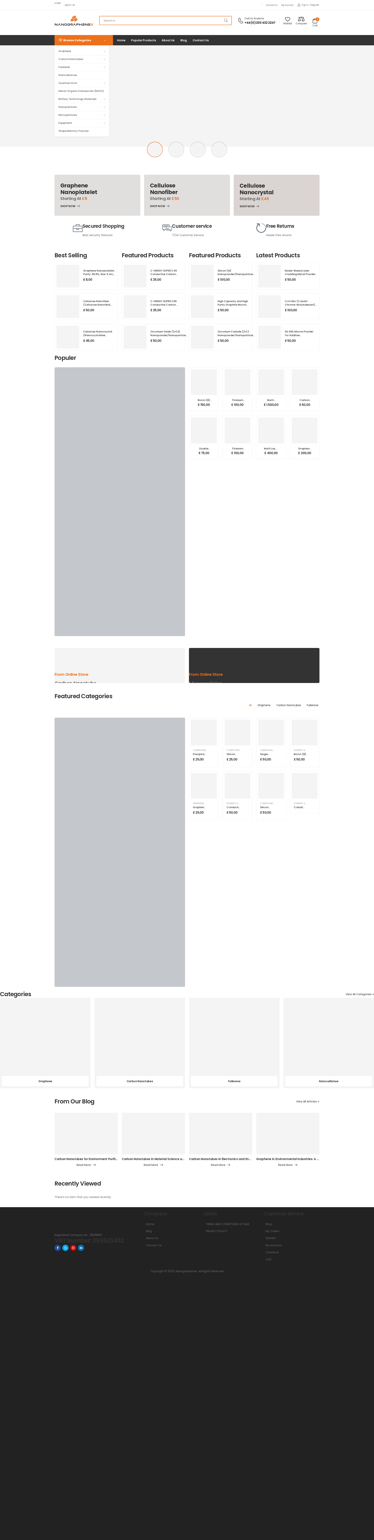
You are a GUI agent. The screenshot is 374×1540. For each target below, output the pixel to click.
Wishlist (271, 1238)
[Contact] (241, 21)
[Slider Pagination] (155, 149)
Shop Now (67, 206)
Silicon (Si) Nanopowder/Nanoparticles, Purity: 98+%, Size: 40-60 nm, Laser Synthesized (236, 276)
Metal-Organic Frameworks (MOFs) (81, 91)
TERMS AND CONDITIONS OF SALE (227, 1224)
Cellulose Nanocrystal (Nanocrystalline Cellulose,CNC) (97, 335)
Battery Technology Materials (77, 99)
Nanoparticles (67, 107)
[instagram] (73, 1248)
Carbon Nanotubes (70, 59)
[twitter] (65, 1248)
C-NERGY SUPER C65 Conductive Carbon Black (163, 304)
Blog (183, 40)
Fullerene (64, 67)
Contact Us (272, 5)
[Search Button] (226, 20)
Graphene (64, 51)
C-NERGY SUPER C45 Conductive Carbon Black (163, 274)
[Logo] (74, 20)
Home (58, 3)
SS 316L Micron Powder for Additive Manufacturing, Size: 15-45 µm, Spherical (300, 337)
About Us (70, 5)
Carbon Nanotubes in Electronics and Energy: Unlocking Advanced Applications (248, 1159)
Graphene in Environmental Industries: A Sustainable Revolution (303, 1159)
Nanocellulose (67, 75)
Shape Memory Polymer (73, 131)
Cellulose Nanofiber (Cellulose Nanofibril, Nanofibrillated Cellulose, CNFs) (97, 306)
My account (287, 5)
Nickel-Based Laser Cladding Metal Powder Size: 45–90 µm (300, 274)
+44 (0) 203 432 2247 (259, 23)
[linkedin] (81, 1248)
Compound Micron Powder (242, 750)
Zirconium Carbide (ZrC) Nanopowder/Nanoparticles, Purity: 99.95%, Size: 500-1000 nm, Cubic (236, 337)
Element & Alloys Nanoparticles (245, 803)
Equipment (65, 123)
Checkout (272, 1252)
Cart (269, 1259)
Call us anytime (254, 18)
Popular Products (143, 40)
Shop (269, 1224)
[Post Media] (86, 1133)
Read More (84, 1165)
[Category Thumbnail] (45, 1043)
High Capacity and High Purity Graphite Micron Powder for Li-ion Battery (234, 304)
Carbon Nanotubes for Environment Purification (90, 1159)
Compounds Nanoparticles (209, 750)
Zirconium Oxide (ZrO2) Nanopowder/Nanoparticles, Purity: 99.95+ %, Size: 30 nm (169, 335)
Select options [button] (203, 406)
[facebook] (58, 1248)
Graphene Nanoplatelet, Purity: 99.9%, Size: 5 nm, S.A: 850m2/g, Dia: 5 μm (99, 274)
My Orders (272, 1231)
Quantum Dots (67, 83)
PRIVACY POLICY (216, 1231)
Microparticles (67, 115)
